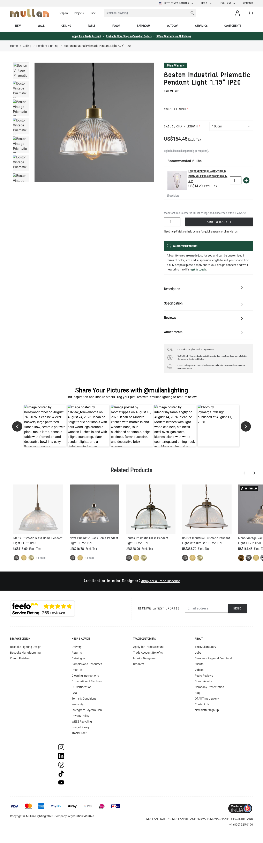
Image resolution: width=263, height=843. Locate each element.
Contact (248, 3)
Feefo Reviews (204, 675)
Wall (41, 25)
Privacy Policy (80, 715)
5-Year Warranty (175, 65)
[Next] (254, 473)
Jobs (198, 652)
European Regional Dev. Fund (213, 658)
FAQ (74, 692)
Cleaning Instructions (85, 675)
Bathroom (143, 25)
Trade (92, 13)
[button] (45, 426)
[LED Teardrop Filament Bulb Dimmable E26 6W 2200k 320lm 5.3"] (177, 180)
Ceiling (66, 25)
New (18, 25)
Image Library (80, 727)
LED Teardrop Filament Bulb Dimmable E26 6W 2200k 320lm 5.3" (207, 176)
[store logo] (29, 13)
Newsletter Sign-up (207, 710)
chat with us (231, 231)
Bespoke (64, 13)
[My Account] (238, 13)
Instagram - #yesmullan (87, 710)
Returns (77, 652)
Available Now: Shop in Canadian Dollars (129, 36)
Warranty (78, 704)
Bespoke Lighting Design (25, 646)
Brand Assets (203, 681)
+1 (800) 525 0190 (241, 824)
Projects (79, 13)
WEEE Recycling (82, 721)
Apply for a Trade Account (86, 36)
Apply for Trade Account (148, 646)
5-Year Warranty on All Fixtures (173, 36)
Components (232, 25)
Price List (77, 669)
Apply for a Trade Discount (160, 581)
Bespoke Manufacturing (25, 652)
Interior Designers (144, 658)
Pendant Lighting (47, 45)
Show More (173, 195)
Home (14, 45)
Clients (199, 664)
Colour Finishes (20, 658)
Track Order (79, 733)
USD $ (204, 3)
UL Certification (81, 687)
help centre (193, 231)
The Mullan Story (205, 646)
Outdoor (172, 25)
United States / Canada (176, 3)
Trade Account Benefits (148, 652)
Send (237, 608)
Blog (198, 692)
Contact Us (202, 704)
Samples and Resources (87, 664)
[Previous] (246, 473)
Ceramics (201, 25)
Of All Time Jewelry (207, 698)
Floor (116, 25)
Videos (199, 669)
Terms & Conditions (84, 698)
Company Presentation (209, 687)
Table (91, 25)
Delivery (77, 646)
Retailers (138, 664)
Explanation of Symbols (87, 681)
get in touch (198, 269)
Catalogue (78, 658)
